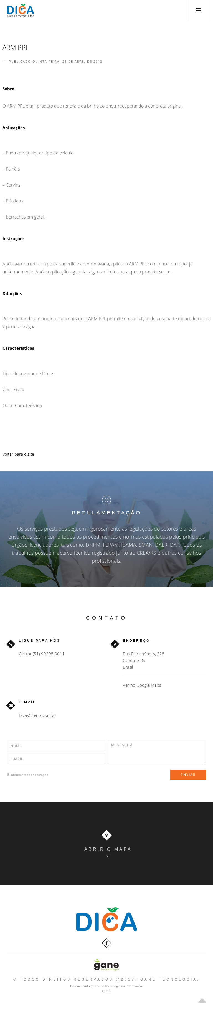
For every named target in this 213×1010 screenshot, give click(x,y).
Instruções (13, 238)
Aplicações (13, 127)
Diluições (12, 293)
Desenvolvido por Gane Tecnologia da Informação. (106, 986)
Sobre (8, 89)
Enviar (188, 774)
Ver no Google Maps (142, 685)
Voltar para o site (18, 454)
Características (18, 348)
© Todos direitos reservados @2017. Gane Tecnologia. (106, 979)
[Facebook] (106, 943)
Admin (106, 991)
